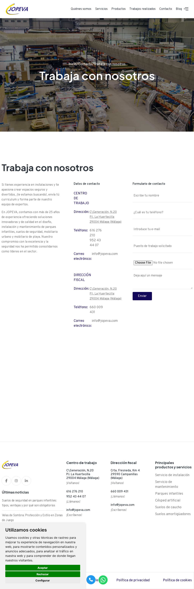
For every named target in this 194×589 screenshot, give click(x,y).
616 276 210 (74, 492)
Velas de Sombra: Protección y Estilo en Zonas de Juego (32, 518)
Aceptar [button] (43, 567)
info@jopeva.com (105, 254)
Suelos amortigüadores (173, 514)
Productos (118, 9)
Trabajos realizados (142, 9)
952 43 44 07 (76, 497)
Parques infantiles (169, 494)
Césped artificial (167, 500)
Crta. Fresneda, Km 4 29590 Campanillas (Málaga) (125, 474)
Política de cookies (177, 580)
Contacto (165, 9)
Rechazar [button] (43, 574)
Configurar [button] (42, 580)
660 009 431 (119, 492)
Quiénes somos (81, 9)
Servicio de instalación (172, 475)
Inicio (72, 64)
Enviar (142, 296)
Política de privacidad (133, 580)
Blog (179, 9)
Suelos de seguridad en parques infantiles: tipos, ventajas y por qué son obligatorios (29, 503)
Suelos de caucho (168, 507)
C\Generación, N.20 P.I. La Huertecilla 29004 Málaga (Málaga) (105, 217)
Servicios (101, 9)
